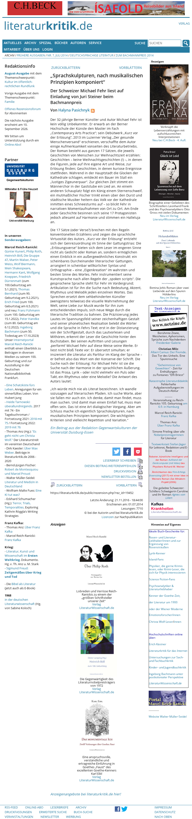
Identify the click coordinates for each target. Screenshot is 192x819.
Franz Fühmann (29, 310)
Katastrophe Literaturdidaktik (168, 381)
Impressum (163, 807)
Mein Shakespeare (17, 268)
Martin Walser (19, 260)
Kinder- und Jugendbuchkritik (167, 667)
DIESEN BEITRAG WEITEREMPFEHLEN (110, 466)
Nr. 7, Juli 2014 (57, 55)
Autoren (78, 43)
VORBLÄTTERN (131, 67)
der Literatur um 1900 (163, 602)
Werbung (73, 817)
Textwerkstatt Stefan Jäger (168, 444)
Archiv (30, 43)
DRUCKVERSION (125, 471)
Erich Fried (12, 302)
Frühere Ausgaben (31, 55)
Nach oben (163, 817)
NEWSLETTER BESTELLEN (118, 476)
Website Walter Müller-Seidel (168, 716)
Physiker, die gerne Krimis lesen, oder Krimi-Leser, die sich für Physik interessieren (167, 569)
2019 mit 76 (13, 427)
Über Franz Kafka (168, 425)
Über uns (31, 49)
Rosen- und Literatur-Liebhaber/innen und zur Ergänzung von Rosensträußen (165, 542)
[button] (116, 452)
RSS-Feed (11, 807)
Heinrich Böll (13, 255)
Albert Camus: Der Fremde (168, 352)
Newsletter (50, 817)
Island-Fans (156, 559)
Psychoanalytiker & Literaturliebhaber (161, 587)
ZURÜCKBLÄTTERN (65, 67)
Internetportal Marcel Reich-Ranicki (19, 342)
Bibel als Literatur (23, 584)
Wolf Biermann (24, 264)
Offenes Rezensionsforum (23, 109)
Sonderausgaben (17, 240)
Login (47, 49)
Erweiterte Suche (53, 812)
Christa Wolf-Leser (161, 621)
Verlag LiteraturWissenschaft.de (96, 606)
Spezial (45, 43)
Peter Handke (29, 319)
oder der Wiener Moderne (166, 609)
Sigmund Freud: (23, 572)
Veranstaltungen (19, 817)
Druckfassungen (18, 812)
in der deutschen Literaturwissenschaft (20, 601)
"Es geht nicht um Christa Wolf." (20, 435)
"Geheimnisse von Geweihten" (168, 366)
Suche (140, 43)
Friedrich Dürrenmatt (18, 278)
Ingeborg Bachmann (19, 329)
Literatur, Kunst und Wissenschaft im (21, 555)
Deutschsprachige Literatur (91, 55)
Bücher (61, 43)
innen (177, 621)
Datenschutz (165, 812)
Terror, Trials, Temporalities (18, 505)
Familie (10, 102)
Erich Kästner (157, 644)
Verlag (184, 23)
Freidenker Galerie (168, 343)
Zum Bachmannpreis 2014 (135, 55)
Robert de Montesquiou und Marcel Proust (21, 471)
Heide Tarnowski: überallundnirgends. (19, 404)
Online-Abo (12, 144)
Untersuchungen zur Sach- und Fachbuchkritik (166, 658)
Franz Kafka (13, 540)
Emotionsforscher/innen (164, 615)
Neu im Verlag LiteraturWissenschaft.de (169, 217)
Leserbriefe (59, 807)
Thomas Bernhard (17, 291)
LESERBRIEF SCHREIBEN (119, 460)
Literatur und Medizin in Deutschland (21, 484)
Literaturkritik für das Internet (168, 650)
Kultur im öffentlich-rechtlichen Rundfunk (20, 84)
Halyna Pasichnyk (74, 110)
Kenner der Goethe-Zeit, (164, 595)
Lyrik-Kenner (157, 553)
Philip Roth (33, 251)
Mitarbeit (12, 49)
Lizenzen (108, 517)
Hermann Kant (15, 272)
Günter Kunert (15, 251)
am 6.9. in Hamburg (172, 404)
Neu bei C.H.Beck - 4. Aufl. (169, 140)
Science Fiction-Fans (162, 579)
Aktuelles (13, 43)
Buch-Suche (83, 812)
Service (95, 43)
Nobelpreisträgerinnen (169, 435)
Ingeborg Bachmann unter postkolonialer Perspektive (166, 675)
